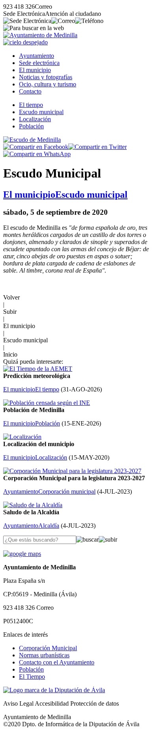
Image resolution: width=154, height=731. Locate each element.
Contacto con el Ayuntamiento (56, 662)
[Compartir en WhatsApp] (37, 154)
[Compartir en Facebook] (35, 146)
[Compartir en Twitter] (97, 146)
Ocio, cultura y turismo (47, 84)
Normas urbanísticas (44, 655)
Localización (35, 119)
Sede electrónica (39, 62)
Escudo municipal (41, 112)
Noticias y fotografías (45, 77)
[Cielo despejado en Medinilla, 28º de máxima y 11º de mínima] (25, 42)
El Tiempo (32, 676)
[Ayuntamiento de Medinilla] (40, 35)
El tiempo (31, 104)
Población (31, 126)
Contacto (30, 91)
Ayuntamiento (36, 55)
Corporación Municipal (48, 648)
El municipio (35, 70)
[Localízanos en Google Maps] (22, 553)
